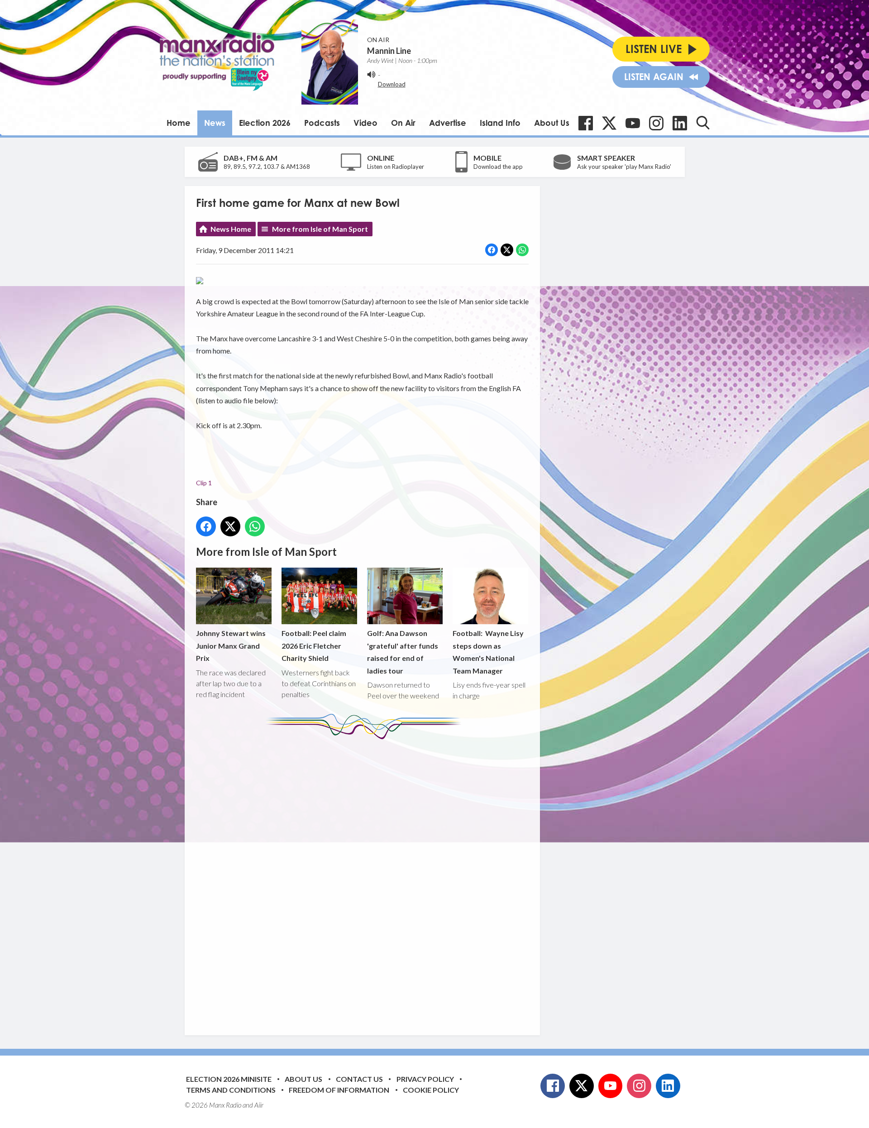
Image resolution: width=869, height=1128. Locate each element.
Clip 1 (204, 483)
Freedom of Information (339, 1089)
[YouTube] (632, 123)
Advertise (447, 123)
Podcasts (322, 123)
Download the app (498, 166)
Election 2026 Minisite (229, 1079)
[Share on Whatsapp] (522, 250)
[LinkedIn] (680, 123)
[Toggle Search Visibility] (703, 122)
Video (365, 123)
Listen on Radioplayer (395, 166)
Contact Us (359, 1079)
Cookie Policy (431, 1089)
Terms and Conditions (231, 1089)
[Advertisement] (365, 880)
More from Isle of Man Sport (320, 229)
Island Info (500, 123)
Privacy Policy (425, 1079)
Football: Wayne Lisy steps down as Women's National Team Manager (488, 651)
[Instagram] (656, 123)
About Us (551, 123)
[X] (609, 123)
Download (392, 84)
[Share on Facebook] (491, 250)
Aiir (258, 1105)
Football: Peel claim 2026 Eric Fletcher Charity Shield (314, 645)
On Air (403, 123)
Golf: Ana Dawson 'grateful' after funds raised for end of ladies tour (402, 651)
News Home (230, 229)
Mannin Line (389, 51)
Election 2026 (265, 123)
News (214, 123)
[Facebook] (585, 123)
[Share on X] (507, 250)
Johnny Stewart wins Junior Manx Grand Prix (231, 645)
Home (179, 123)
